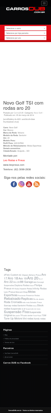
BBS (34, 282)
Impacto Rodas (26, 288)
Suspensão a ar (18, 308)
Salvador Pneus (36, 302)
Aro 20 (32, 277)
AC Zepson (23, 274)
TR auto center (26, 315)
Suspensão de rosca (33, 309)
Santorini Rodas (24, 305)
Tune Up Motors (13, 318)
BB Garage (26, 282)
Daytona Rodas (22, 285)
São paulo (16, 315)
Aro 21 (41, 279)
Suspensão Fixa (16, 311)
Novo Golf (38, 112)
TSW (44, 315)
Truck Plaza (37, 315)
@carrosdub (9, 357)
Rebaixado (12, 298)
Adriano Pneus (35, 275)
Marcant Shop (22, 292)
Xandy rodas (40, 318)
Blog (6, 335)
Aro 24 (16, 281)
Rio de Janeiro (38, 299)
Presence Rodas (33, 295)
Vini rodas (28, 318)
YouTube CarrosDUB (11, 353)
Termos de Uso (9, 342)
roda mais (26, 302)
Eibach (31, 285)
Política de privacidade (12, 338)
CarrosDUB (18, 112)
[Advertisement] (25, 70)
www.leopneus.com (13, 164)
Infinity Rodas (40, 288)
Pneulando (22, 295)
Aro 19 (22, 278)
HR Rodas (15, 289)
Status (35, 306)
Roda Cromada (13, 302)
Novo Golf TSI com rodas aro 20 (23, 105)
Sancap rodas (10, 305)
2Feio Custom (11, 274)
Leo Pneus (9, 291)
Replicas (27, 298)
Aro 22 (8, 281)
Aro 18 (13, 278)
